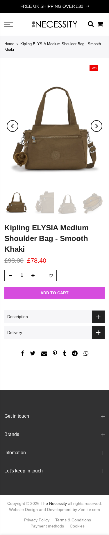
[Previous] (12, 126)
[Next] (96, 126)
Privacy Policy (36, 520)
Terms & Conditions (73, 520)
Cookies (77, 526)
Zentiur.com (89, 509)
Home (9, 44)
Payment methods (47, 526)
